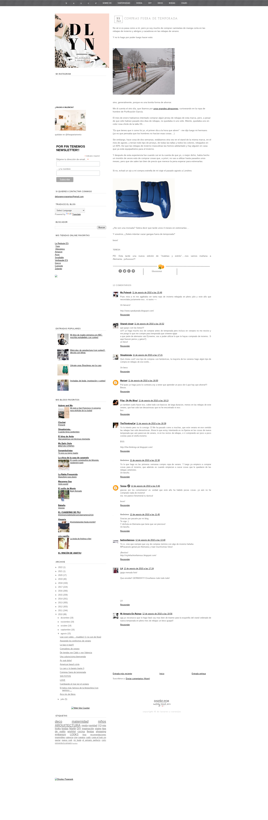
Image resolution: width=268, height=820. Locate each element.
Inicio (161, 673)
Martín (72, 728)
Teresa (123, 486)
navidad (92, 725)
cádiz (104, 740)
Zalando (58, 269)
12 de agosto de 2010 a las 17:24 (139, 568)
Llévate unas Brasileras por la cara (85, 365)
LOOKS (74, 734)
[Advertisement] (149, 689)
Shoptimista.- (64, 429)
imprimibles (60, 737)
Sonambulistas (65, 450)
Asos (57, 254)
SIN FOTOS (65, 676)
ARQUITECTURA (67, 725)
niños (102, 721)
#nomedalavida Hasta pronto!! (83, 522)
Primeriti (61, 425)
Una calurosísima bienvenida (73, 656)
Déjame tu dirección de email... (72, 159)
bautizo (75, 743)
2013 (60, 602)
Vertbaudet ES (61, 260)
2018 (60, 583)
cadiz (88, 737)
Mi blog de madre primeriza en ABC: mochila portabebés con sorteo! (86, 336)
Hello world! (63, 484)
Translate (76, 214)
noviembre (66, 622)
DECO (160, 3)
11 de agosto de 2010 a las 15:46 (147, 292)
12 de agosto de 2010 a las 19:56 (157, 614)
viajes (98, 728)
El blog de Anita (66, 436)
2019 (60, 579)
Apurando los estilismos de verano (75, 641)
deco (58, 721)
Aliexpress (60, 249)
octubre (64, 625)
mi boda (77, 740)
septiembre (66, 630)
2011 (60, 610)
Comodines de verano (69, 649)
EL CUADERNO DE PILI (69, 512)
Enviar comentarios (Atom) (138, 678)
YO (100, 725)
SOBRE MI (107, 3)
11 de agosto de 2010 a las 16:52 (149, 324)
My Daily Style (65, 443)
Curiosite (59, 266)
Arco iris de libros (68, 694)
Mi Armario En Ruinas (130, 614)
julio (63, 699)
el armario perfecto (91, 740)
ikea (84, 734)
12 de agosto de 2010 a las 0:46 (145, 486)
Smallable (59, 257)
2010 (60, 614)
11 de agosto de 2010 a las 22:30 (145, 460)
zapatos (81, 737)
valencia (69, 737)
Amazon (58, 252)
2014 (60, 599)
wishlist (71, 731)
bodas (65, 728)
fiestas (90, 731)
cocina (81, 731)
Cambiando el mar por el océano (74, 684)
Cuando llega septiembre (69, 432)
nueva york (67, 740)
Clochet (61, 422)
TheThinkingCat (127, 423)
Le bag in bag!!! (67, 645)
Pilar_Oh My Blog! (129, 400)
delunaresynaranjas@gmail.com (69, 196)
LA (121, 568)
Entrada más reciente (122, 673)
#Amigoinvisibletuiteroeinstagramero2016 (76, 515)
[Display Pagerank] (64, 779)
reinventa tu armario (63, 743)
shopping (157, 271)
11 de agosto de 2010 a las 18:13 (153, 400)
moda (85, 725)
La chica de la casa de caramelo (73, 458)
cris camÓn (63, 536)
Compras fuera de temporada (73, 672)
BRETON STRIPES (66, 446)
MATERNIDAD (124, 3)
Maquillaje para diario (67, 477)
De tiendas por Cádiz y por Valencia (76, 652)
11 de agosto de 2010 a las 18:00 (143, 380)
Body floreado (76, 491)
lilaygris (62, 519)
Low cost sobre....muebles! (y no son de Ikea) (80, 637)
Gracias (61, 508)
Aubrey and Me (65, 405)
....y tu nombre (63, 169)
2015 (60, 595)
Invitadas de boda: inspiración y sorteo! (87, 381)
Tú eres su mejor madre (68, 453)
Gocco (58, 263)
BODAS (172, 3)
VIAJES (184, 3)
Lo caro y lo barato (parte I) (72, 668)
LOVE (62, 680)
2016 (60, 591)
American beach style (69, 664)
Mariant (123, 380)
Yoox (57, 246)
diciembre (65, 618)
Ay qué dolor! (66, 660)
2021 (60, 571)
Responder (125, 315)
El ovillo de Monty (67, 488)
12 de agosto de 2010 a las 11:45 (145, 514)
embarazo (60, 734)
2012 (60, 606)
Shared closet (126, 324)
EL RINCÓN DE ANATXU (69, 553)
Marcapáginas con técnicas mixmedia (74, 439)
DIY (150, 3)
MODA (139, 3)
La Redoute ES (62, 243)
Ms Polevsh (125, 292)
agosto (64, 633)
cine (76, 737)
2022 (60, 567)
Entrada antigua (199, 673)
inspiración (88, 728)
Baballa (61, 505)
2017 (60, 587)
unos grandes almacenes (165, 108)
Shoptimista (126, 355)
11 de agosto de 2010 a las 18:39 (151, 423)
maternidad (80, 721)
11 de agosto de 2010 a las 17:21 (148, 355)
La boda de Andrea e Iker (80, 539)
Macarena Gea (65, 481)
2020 (60, 575)
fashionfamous (127, 540)
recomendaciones (98, 734)
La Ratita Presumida (68, 474)
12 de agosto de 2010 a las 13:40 (150, 540)
